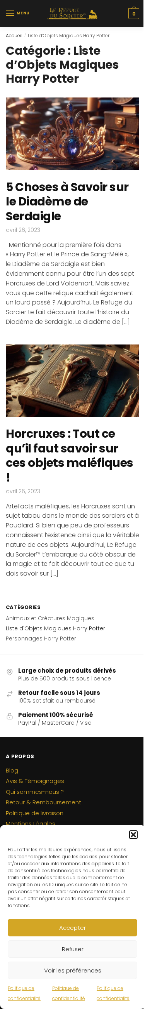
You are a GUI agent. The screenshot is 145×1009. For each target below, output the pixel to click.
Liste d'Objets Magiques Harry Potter (55, 628)
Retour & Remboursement (43, 802)
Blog (12, 770)
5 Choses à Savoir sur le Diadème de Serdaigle (67, 201)
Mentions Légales (30, 823)
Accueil (14, 35)
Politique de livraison (34, 813)
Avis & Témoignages (35, 781)
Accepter (72, 928)
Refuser (73, 949)
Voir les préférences (72, 970)
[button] (133, 835)
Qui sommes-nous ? (35, 792)
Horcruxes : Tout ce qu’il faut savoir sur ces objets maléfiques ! (69, 455)
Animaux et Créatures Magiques (50, 618)
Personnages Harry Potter (41, 638)
